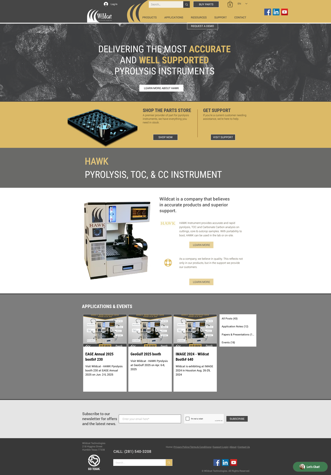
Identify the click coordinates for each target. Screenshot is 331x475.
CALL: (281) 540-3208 (132, 451)
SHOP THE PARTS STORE (167, 110)
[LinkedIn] (276, 12)
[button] (230, 4)
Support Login (220, 446)
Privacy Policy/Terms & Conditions (192, 446)
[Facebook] (267, 12)
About (233, 446)
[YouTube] (284, 12)
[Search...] (186, 4)
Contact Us (244, 446)
